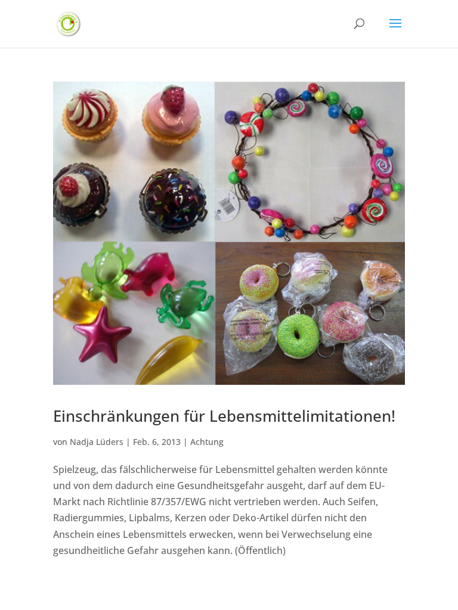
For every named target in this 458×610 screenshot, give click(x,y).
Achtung (207, 441)
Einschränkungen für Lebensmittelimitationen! (224, 416)
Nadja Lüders (96, 441)
